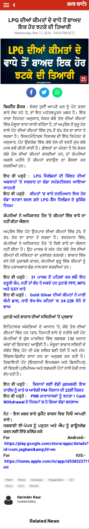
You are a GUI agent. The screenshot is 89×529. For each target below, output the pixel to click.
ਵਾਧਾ (21, 486)
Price (21, 480)
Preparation (56, 480)
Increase (36, 480)
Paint (9, 480)
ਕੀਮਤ (9, 486)
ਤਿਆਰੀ (34, 486)
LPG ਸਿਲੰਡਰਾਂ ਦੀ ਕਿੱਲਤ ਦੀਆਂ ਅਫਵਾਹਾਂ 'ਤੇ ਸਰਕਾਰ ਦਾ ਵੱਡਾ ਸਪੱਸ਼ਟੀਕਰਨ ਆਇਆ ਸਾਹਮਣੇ (44, 182)
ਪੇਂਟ (71, 480)
